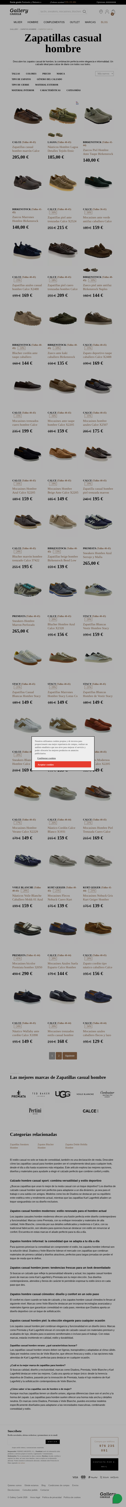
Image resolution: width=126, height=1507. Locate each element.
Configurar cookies (46, 758)
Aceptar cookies (46, 764)
